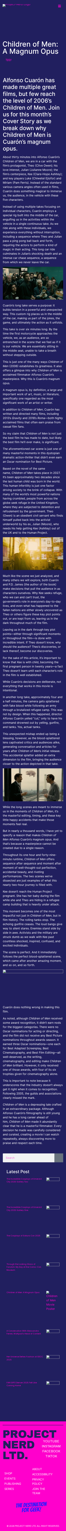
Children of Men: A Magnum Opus (23, 1292)
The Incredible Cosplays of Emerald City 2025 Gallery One (24, 1209)
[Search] (58, 1157)
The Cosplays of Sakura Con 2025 (23, 1235)
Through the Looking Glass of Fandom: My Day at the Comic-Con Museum (24, 1267)
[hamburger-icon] (59, 6)
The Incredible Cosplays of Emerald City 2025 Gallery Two (24, 1180)
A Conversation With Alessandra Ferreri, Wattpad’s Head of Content (24, 1332)
